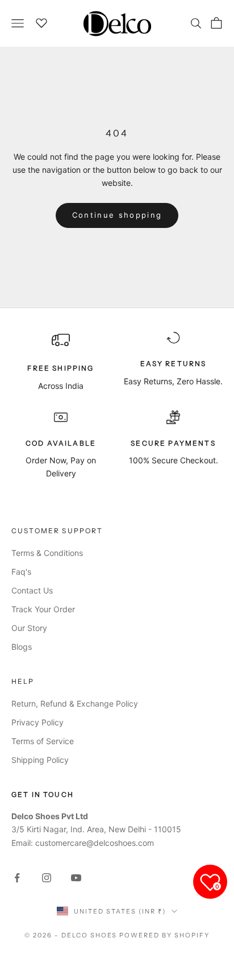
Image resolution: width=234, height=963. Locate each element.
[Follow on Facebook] (17, 877)
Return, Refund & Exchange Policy (74, 703)
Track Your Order (43, 609)
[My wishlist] (42, 21)
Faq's (21, 571)
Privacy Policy (37, 722)
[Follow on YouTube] (76, 877)
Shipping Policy (40, 760)
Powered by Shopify (164, 935)
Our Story (29, 628)
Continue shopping (117, 214)
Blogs (21, 646)
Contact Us (32, 590)
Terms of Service (42, 741)
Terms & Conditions (47, 553)
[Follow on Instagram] (46, 877)
